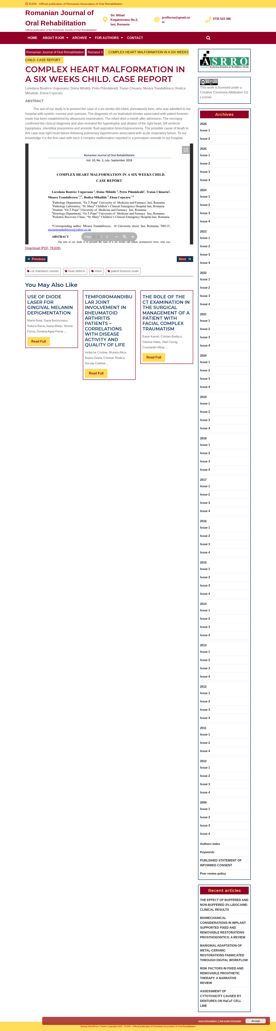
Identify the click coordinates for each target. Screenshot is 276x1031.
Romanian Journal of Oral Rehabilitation (55, 52)
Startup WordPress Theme (93, 1026)
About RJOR (53, 38)
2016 (203, 521)
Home (32, 38)
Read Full (40, 342)
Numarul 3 (95, 52)
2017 (203, 479)
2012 (203, 686)
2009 (203, 802)
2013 (203, 645)
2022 (203, 273)
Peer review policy (213, 873)
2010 (203, 761)
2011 (203, 728)
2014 (203, 604)
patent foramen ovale (125, 271)
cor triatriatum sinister (44, 271)
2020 (203, 355)
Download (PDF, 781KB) (43, 248)
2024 (203, 190)
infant (98, 271)
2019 (203, 397)
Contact (135, 38)
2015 (203, 562)
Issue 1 (205, 130)
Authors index (210, 844)
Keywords (207, 852)
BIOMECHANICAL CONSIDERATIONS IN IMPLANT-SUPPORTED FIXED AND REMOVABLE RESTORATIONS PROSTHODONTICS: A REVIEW (223, 927)
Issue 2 (205, 138)
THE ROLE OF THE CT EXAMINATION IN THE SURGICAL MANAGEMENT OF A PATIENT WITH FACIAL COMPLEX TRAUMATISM (166, 312)
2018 (203, 438)
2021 (203, 314)
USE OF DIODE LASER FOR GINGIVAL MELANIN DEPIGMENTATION (50, 304)
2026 (203, 124)
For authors (107, 38)
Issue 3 (205, 171)
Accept (256, 1021)
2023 (203, 231)
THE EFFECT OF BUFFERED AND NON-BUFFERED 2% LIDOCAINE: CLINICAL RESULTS (224, 904)
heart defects (76, 271)
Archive (79, 38)
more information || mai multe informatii (219, 1021)
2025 (203, 148)
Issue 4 (205, 180)
